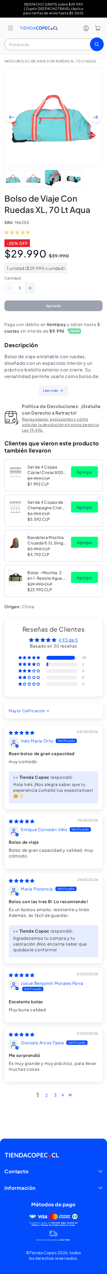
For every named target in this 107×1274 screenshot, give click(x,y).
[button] (10, 28)
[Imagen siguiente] (95, 117)
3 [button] (55, 1095)
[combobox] (53, 44)
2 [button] (46, 1095)
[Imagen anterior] (11, 117)
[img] (22, 732)
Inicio (10, 61)
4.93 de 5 (68, 639)
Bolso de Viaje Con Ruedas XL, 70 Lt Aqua (56, 61)
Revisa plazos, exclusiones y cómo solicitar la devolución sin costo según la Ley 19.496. (60, 424)
